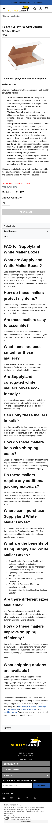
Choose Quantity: (12, 197)
